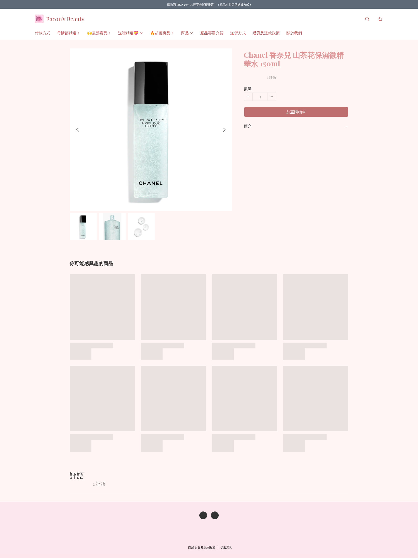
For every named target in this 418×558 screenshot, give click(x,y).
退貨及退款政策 (266, 32)
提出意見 (226, 547)
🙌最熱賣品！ (99, 32)
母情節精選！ (68, 32)
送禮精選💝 (128, 32)
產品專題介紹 (212, 32)
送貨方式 (238, 32)
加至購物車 (296, 111)
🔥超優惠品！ (162, 32)
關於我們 (294, 32)
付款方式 (42, 32)
